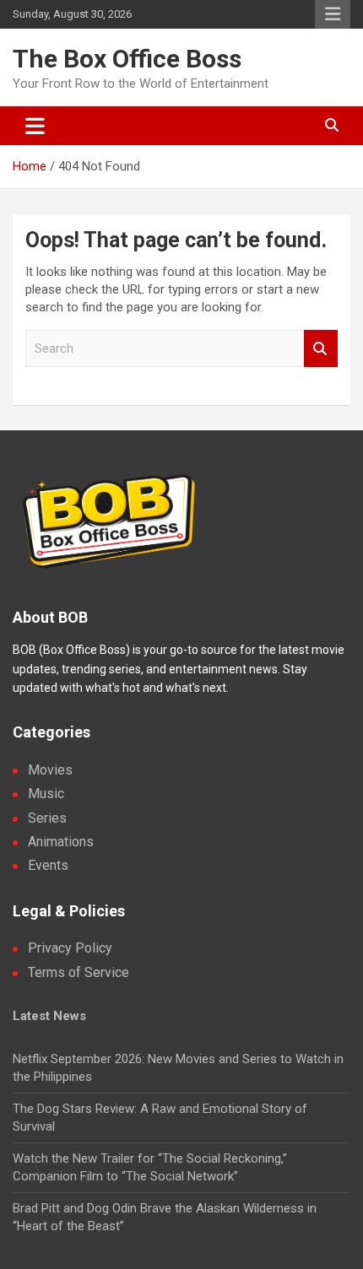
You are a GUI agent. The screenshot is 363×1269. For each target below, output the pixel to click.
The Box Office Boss (127, 58)
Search (321, 349)
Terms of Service (78, 972)
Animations (61, 842)
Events (48, 865)
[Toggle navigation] (35, 125)
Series (47, 818)
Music (46, 794)
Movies (50, 770)
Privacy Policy (70, 948)
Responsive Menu (332, 14)
